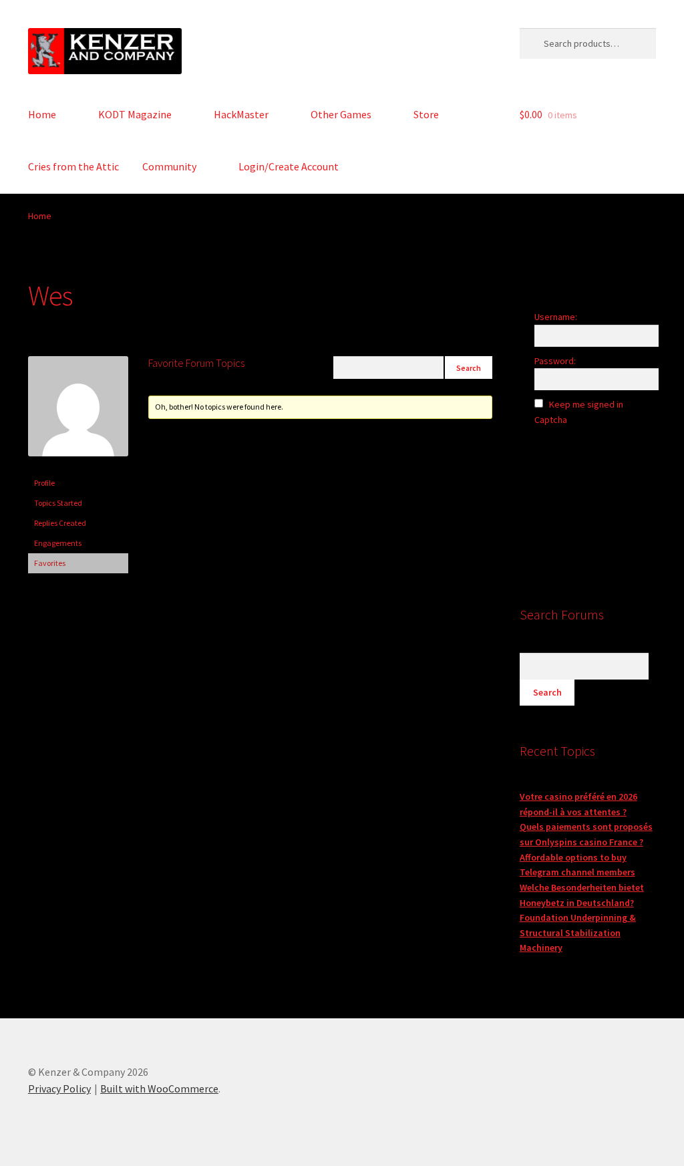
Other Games (341, 114)
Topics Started (58, 503)
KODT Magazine (135, 114)
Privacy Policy (59, 1088)
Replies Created (60, 523)
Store (426, 114)
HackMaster (241, 114)
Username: (555, 317)
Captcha (551, 420)
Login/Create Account (288, 166)
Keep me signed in (586, 404)
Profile (44, 483)
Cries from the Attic (73, 166)
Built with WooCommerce (159, 1088)
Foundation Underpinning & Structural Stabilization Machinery (578, 932)
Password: (555, 361)
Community (169, 166)
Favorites (49, 563)
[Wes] (78, 467)
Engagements (57, 543)
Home (42, 114)
